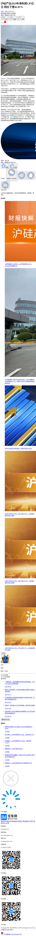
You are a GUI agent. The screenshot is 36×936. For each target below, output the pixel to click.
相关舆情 (3, 13)
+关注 (3, 653)
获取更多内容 (5, 719)
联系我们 (19, 821)
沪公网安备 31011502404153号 (13, 934)
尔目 (6, 11)
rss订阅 (7, 823)
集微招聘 (14, 821)
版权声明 (9, 821)
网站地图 (25, 821)
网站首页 (3, 821)
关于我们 (31, 821)
